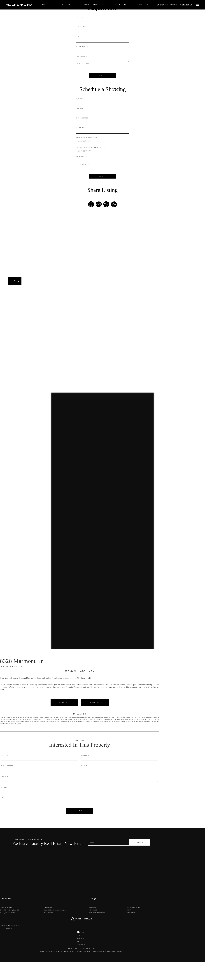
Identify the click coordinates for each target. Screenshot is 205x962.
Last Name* (80, 27)
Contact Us (143, 5)
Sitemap (86, 951)
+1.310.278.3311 (48, 907)
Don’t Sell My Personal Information (111, 951)
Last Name (85, 755)
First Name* (80, 17)
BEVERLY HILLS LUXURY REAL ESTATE (81, 948)
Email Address (7, 766)
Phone (84, 766)
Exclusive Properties (93, 5)
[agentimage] (81, 919)
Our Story (45, 5)
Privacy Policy (94, 951)
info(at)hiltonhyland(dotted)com (55, 910)
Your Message (82, 56)
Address (4, 787)
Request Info (63, 702)
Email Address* (82, 37)
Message (4, 776)
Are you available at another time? (91, 147)
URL (2, 798)
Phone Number (82, 46)
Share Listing (94, 702)
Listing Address (82, 63)
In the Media (120, 5)
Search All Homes (133, 907)
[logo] (81, 880)
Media (129, 910)
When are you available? (86, 137)
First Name (5, 755)
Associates (67, 5)
